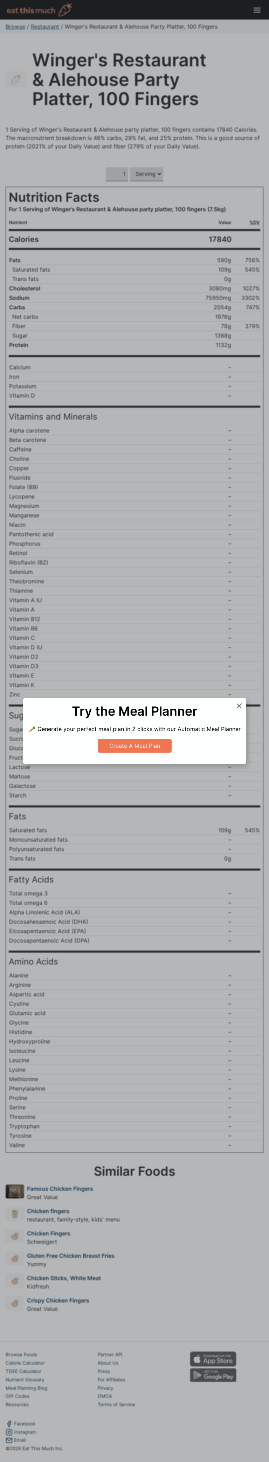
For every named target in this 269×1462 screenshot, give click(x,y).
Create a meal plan (134, 745)
